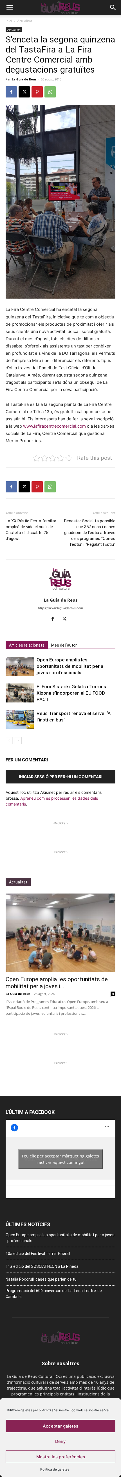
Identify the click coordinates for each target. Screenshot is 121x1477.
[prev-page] (9, 740)
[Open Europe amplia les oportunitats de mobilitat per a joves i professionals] (20, 666)
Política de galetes (54, 1469)
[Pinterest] (37, 91)
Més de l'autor (64, 645)
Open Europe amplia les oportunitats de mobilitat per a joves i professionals (70, 666)
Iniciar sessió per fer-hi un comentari (60, 776)
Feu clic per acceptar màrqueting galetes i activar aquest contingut (60, 1159)
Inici (9, 20)
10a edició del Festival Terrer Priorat (38, 1253)
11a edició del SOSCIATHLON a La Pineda (42, 1266)
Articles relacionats (26, 645)
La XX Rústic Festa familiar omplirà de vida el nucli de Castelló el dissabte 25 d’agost (31, 529)
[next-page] (18, 740)
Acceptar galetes (60, 1426)
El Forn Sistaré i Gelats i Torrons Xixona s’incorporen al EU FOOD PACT (71, 693)
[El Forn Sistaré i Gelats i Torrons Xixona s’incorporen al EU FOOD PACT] (20, 693)
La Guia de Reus (24, 79)
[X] (24, 91)
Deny (60, 1441)
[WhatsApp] (50, 91)
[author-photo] (60, 592)
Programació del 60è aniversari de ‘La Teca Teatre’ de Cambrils (54, 1293)
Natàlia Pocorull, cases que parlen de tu (41, 1279)
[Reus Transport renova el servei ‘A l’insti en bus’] (20, 720)
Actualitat (24, 20)
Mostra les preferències (60, 1456)
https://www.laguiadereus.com (60, 608)
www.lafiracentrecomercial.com (54, 426)
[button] (10, 7)
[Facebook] (11, 91)
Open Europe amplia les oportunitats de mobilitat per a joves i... (57, 983)
